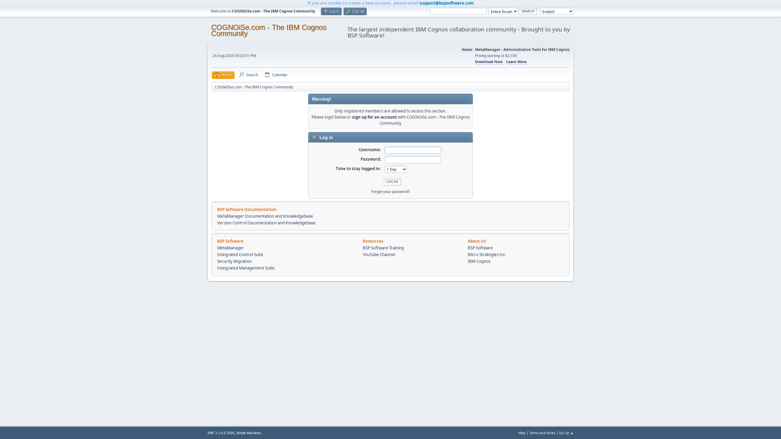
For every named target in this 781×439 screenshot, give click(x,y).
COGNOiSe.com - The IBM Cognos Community (268, 30)
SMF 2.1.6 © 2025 (220, 433)
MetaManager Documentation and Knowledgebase (265, 216)
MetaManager (230, 248)
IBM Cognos (479, 261)
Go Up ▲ (566, 432)
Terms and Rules (542, 432)
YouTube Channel (379, 254)
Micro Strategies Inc (486, 254)
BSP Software (480, 248)
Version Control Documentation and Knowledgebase (266, 223)
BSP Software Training (383, 248)
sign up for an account (374, 117)
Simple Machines (248, 433)
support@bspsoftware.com (446, 3)
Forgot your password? (390, 191)
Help (522, 432)
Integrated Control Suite (240, 254)
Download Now (488, 61)
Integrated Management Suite (246, 268)
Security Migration (234, 261)
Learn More (516, 61)
